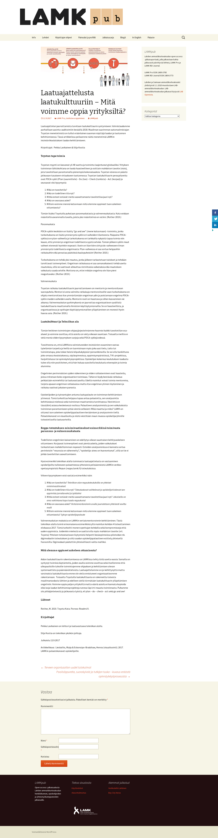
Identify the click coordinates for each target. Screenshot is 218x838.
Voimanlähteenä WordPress (44, 832)
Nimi (44, 740)
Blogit (123, 37)
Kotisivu (45, 756)
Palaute (151, 37)
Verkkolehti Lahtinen (117, 788)
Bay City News (114, 792)
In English (136, 37)
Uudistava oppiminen (75, 118)
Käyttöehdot (77, 788)
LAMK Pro (61, 118)
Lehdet (45, 37)
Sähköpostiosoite (50, 748)
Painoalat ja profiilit (87, 37)
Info (34, 37)
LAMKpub (94, 118)
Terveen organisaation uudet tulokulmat (66, 667)
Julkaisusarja (108, 37)
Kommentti (47, 706)
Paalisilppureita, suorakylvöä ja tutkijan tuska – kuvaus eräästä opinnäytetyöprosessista (93, 674)
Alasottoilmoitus (79, 792)
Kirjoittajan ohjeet (63, 37)
